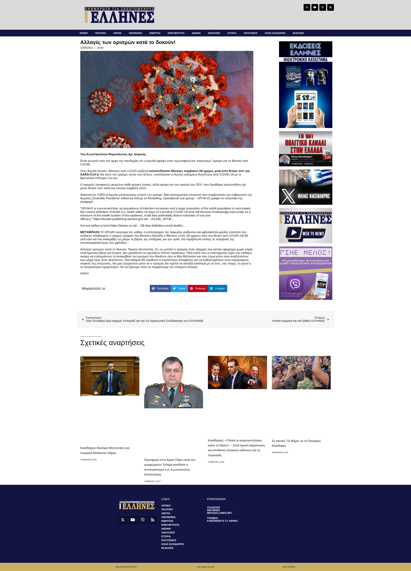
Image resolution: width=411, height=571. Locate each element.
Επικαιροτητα (176, 33)
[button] (160, 288)
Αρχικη (83, 33)
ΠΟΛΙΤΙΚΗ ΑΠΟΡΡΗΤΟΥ (126, 567)
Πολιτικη (100, 33)
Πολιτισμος (251, 33)
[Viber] (322, 7)
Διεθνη (196, 33)
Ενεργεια (154, 33)
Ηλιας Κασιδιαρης (275, 33)
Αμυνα (117, 33)
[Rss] (330, 7)
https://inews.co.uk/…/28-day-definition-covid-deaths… (148, 225)
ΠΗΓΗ (84, 273)
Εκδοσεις (298, 33)
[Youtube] (314, 7)
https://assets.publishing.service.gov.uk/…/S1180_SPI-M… (133, 219)
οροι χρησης (289, 567)
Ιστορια (231, 33)
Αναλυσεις (214, 33)
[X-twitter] (307, 7)
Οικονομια (135, 33)
